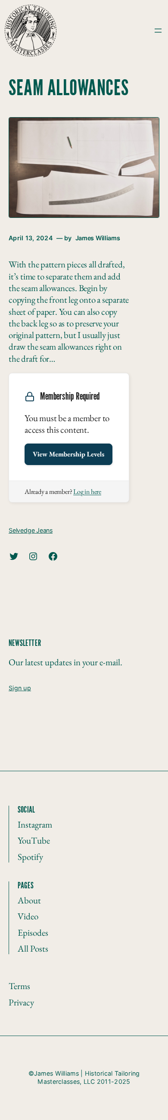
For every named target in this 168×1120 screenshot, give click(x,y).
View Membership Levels (68, 454)
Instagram (35, 824)
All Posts (33, 948)
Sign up (20, 688)
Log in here (87, 491)
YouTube (34, 840)
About (29, 900)
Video (28, 916)
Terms (19, 986)
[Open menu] (158, 30)
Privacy (21, 1002)
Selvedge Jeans (31, 530)
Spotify (30, 856)
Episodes (33, 932)
